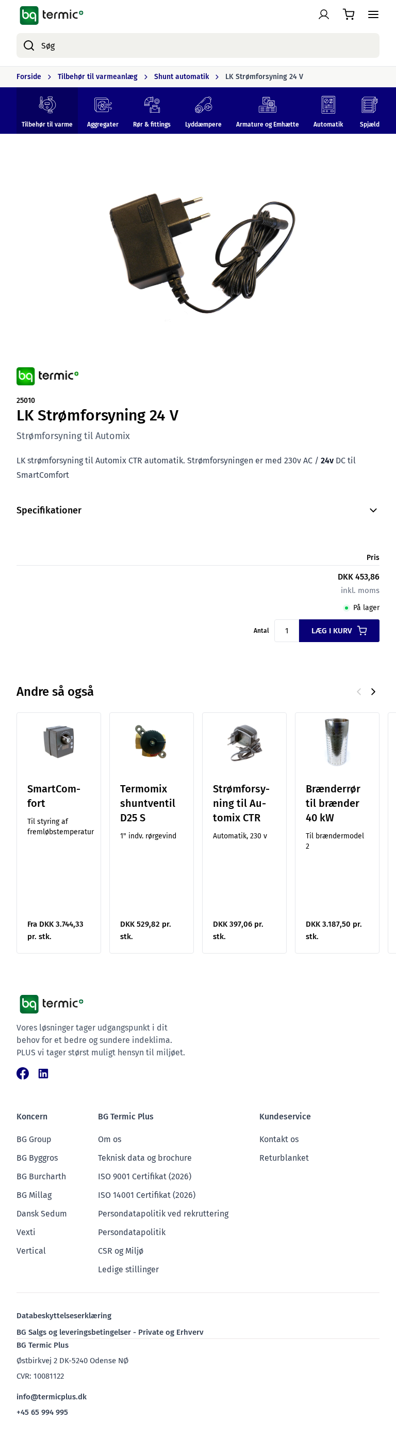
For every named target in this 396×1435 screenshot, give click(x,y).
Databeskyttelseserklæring (63, 1315)
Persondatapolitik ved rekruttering (163, 1214)
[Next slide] (373, 691)
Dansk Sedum (41, 1214)
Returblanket (284, 1158)
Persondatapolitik (132, 1232)
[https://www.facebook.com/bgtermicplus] (22, 1073)
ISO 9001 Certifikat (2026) (144, 1176)
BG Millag (34, 1195)
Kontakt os (279, 1139)
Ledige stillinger (128, 1269)
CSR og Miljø (120, 1251)
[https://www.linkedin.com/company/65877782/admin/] (43, 1073)
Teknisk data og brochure (145, 1158)
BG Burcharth (41, 1176)
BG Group (34, 1139)
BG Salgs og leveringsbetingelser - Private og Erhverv (110, 1332)
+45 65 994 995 (42, 1412)
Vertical (31, 1251)
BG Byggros (37, 1158)
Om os (109, 1139)
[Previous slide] (359, 691)
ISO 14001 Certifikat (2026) (146, 1195)
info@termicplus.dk (51, 1396)
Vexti (26, 1232)
